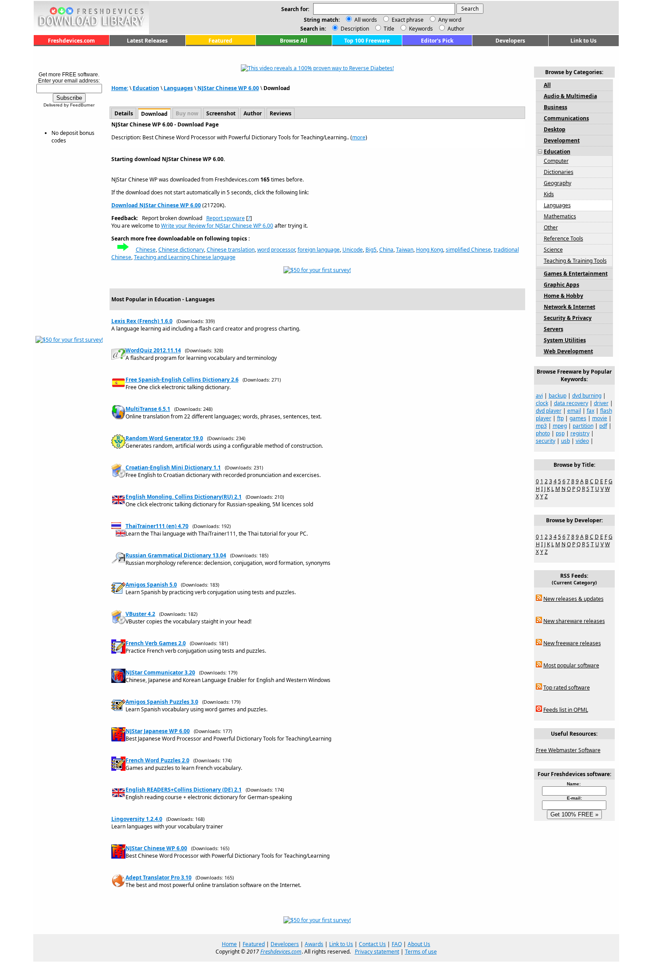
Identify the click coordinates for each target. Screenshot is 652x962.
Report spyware (225, 218)
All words (365, 20)
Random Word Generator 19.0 (164, 438)
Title (388, 28)
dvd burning (586, 395)
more (358, 137)
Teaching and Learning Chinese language (185, 257)
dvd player (549, 410)
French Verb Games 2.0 (156, 643)
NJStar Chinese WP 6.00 (228, 88)
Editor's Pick (437, 40)
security (545, 441)
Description (354, 28)
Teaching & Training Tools (575, 260)
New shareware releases (574, 621)
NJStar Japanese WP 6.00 (158, 731)
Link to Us (583, 40)
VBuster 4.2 (140, 614)
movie (599, 418)
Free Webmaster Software (568, 750)
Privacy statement (377, 951)
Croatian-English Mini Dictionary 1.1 (173, 467)
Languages (178, 88)
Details (123, 113)
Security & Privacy (568, 318)
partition (583, 426)
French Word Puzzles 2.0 (157, 760)
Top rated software (566, 687)
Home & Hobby (563, 296)
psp (560, 433)
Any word (449, 20)
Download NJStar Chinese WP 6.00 (156, 205)
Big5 (371, 249)
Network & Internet (569, 307)
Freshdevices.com (71, 40)
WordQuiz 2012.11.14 (153, 350)
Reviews (280, 113)
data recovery (571, 403)
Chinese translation (231, 249)
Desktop (555, 129)
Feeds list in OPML (565, 710)
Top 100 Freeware (367, 40)
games (578, 418)
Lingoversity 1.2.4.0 (136, 819)
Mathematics (560, 216)
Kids (549, 194)
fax (590, 410)
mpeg (560, 426)
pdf (603, 426)
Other (551, 227)
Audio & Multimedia (570, 96)
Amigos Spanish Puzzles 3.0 (162, 702)
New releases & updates (573, 599)
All (547, 85)
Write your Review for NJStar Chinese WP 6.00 (217, 225)
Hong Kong (429, 249)
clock (542, 403)
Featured (220, 40)
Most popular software (571, 665)
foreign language (319, 249)
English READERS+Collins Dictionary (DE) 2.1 (184, 789)
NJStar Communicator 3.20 (160, 672)
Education (146, 88)
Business (555, 107)
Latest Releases (147, 40)
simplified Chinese (468, 249)
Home (229, 944)
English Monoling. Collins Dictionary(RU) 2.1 (184, 497)
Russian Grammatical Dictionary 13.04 (176, 555)
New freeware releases (572, 643)
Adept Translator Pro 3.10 (159, 877)
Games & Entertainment (576, 273)
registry (579, 433)
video (582, 441)
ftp (560, 418)
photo (543, 433)
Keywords (420, 28)
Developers (510, 40)
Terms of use (421, 951)
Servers (553, 329)
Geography (557, 183)
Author (455, 28)
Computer (556, 161)
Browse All (293, 40)
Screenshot (221, 113)
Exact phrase (408, 20)
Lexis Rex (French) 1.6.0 (142, 321)
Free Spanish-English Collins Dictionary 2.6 (182, 379)
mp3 (541, 426)
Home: (119, 88)
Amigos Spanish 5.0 (151, 584)
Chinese (146, 249)
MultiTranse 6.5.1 (148, 409)
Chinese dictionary (181, 249)
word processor (276, 249)
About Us (419, 944)
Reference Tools (563, 238)
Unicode (352, 249)
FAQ (397, 944)
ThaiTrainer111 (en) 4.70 (157, 526)
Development (562, 140)
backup (557, 395)
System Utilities (565, 340)
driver (601, 403)
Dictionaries (558, 172)
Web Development (568, 351)
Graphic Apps (561, 284)
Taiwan (404, 249)
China (386, 249)
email (574, 410)
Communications (566, 118)
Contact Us (372, 944)
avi (539, 395)
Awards (314, 944)
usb (565, 441)
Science (553, 249)
